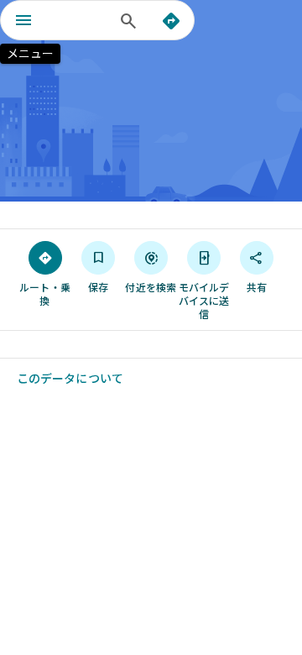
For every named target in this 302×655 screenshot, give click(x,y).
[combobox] (80, 20)
